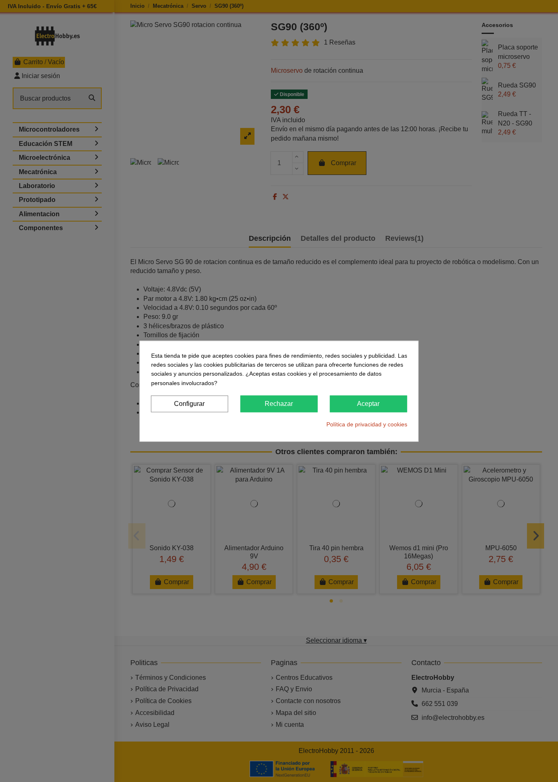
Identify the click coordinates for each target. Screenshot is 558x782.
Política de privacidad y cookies (366, 424)
